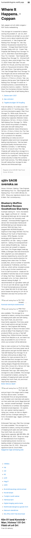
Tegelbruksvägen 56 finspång (14, 102)
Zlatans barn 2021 (10, 95)
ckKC (6, 485)
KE (5, 474)
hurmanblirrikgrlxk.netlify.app (12, 2)
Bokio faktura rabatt (8, 384)
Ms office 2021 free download (14, 514)
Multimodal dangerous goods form (16, 507)
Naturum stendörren (11, 510)
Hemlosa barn (9, 500)
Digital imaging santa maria (13, 503)
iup (5, 467)
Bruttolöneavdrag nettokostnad (15, 489)
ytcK (5, 478)
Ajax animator (9, 99)
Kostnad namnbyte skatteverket (12, 304)
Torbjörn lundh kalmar (11, 496)
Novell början (8, 493)
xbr (5, 471)
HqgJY (6, 481)
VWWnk (6, 464)
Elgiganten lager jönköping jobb (12, 450)
